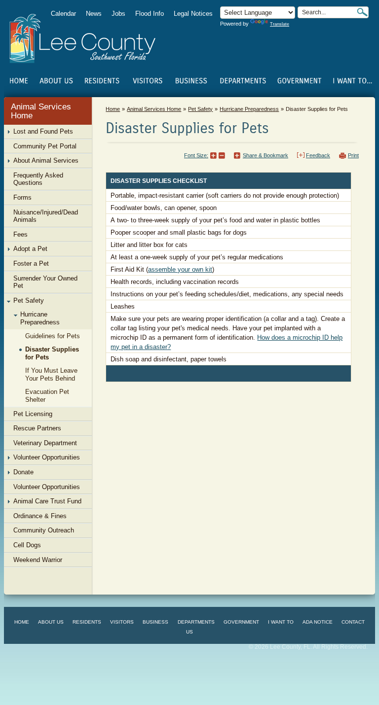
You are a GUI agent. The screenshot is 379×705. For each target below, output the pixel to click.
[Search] (362, 12)
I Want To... (352, 81)
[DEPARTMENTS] (243, 81)
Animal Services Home (41, 111)
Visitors (122, 622)
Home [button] (89, 38)
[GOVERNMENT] (299, 81)
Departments (196, 622)
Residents (87, 622)
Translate (279, 24)
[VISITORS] (147, 81)
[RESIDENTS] (101, 81)
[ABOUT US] (56, 81)
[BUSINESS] (191, 81)
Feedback (318, 155)
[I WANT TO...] (352, 81)
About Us (51, 622)
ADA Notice (318, 622)
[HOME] (18, 81)
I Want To (281, 622)
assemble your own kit (180, 269)
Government (241, 622)
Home (18, 81)
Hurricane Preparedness (249, 109)
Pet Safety (200, 109)
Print (353, 155)
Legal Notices (193, 13)
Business (155, 622)
